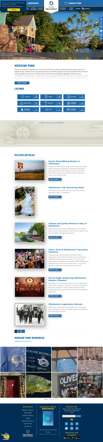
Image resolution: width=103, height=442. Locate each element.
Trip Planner (28, 424)
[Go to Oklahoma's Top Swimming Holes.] (25, 201)
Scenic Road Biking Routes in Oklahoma (64, 162)
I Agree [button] (14, 9)
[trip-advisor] (101, 38)
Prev (6, 35)
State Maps (28, 413)
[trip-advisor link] (77, 428)
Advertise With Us (28, 421)
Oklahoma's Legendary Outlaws (65, 304)
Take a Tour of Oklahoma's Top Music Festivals (68, 251)
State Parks (71, 8)
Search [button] (87, 8)
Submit (78, 416)
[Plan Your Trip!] (5, 436)
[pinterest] (101, 27)
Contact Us (28, 426)
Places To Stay (40, 8)
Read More (22, 83)
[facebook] (101, 19)
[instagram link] (72, 428)
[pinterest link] (77, 424)
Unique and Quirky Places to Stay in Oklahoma (67, 224)
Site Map (48, 432)
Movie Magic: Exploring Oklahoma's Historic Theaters (67, 279)
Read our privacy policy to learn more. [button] (12, 6)
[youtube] (101, 31)
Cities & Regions (33, 8)
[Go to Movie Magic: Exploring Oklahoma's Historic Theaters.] (30, 287)
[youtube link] (66, 428)
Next (96, 35)
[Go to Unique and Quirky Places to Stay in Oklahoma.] (30, 232)
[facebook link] (66, 424)
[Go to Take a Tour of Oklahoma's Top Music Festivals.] (30, 259)
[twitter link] (72, 424)
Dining (78, 8)
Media (28, 418)
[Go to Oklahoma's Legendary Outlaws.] (30, 314)
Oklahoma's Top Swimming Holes (66, 187)
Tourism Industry (28, 415)
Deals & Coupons (28, 410)
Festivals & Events (62, 8)
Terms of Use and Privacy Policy (48, 430)
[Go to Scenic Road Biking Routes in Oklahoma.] (30, 170)
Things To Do (26, 8)
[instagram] (101, 34)
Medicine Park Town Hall (23, 341)
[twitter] (101, 23)
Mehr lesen (54, 179)
